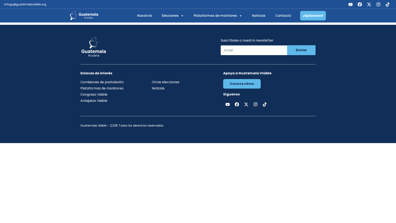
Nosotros (144, 15)
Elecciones (170, 15)
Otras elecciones (165, 82)
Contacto (283, 15)
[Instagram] (378, 4)
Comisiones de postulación (102, 82)
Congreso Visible (93, 94)
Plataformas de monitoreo (215, 15)
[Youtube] (350, 4)
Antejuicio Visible (93, 100)
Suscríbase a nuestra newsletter (247, 41)
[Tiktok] (387, 4)
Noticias (258, 15)
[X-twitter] (369, 4)
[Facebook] (359, 4)
